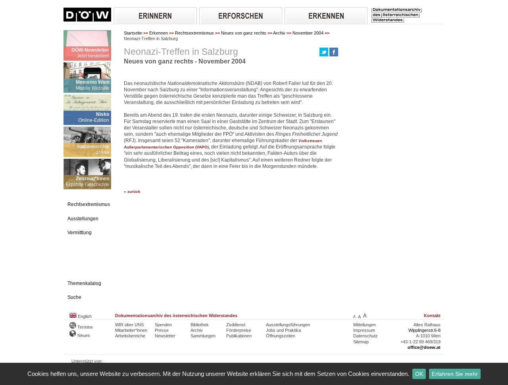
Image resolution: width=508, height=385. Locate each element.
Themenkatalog (84, 283)
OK (419, 374)
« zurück (132, 191)
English (84, 316)
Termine (84, 327)
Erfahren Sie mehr (455, 374)
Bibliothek (199, 324)
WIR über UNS (129, 324)
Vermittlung (79, 232)
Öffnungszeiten (280, 335)
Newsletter (165, 335)
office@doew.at (424, 347)
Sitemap (361, 341)
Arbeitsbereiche (130, 335)
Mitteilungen (364, 324)
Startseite (133, 33)
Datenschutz (365, 335)
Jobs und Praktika (283, 330)
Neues (83, 335)
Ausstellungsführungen (288, 324)
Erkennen (158, 33)
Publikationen (239, 335)
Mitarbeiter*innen (131, 330)
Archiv (279, 33)
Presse (162, 330)
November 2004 (307, 33)
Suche (74, 297)
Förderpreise (238, 330)
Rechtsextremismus (194, 33)
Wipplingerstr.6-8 (424, 330)
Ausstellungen (82, 218)
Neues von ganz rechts (243, 33)
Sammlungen (203, 335)
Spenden (163, 324)
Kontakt (432, 315)
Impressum (364, 330)
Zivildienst (235, 324)
